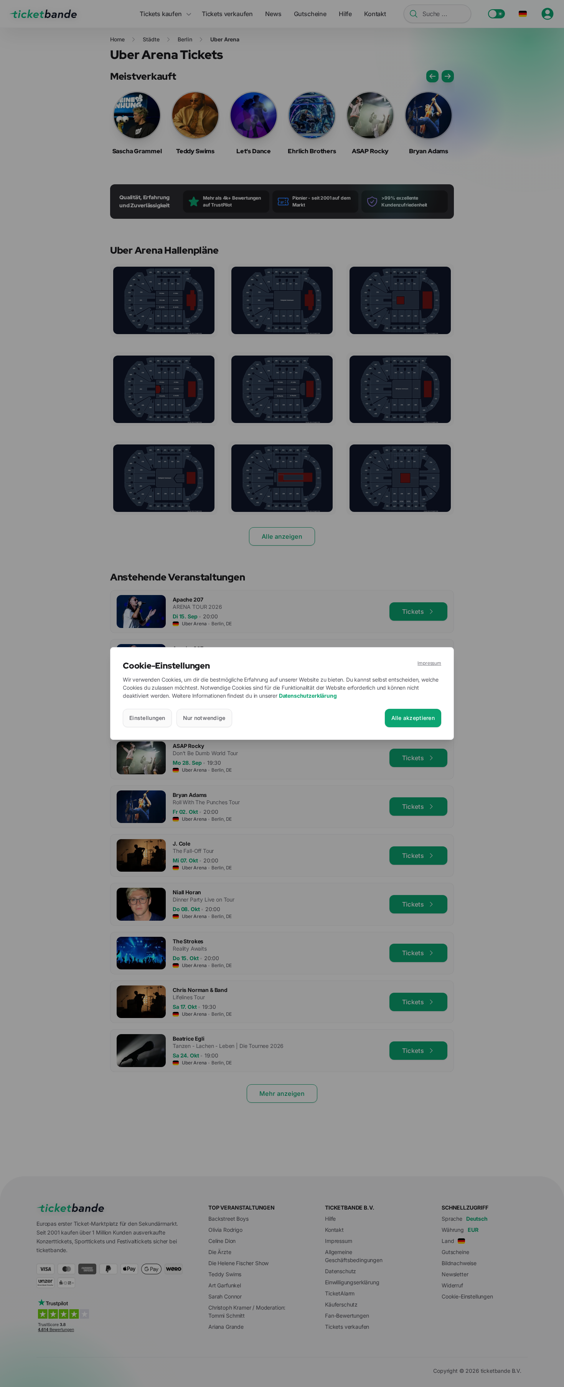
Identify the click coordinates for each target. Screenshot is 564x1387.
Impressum (429, 663)
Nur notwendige (204, 718)
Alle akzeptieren (413, 718)
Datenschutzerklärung (308, 695)
